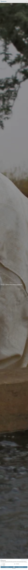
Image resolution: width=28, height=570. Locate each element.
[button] (2, 559)
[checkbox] (1, 565)
